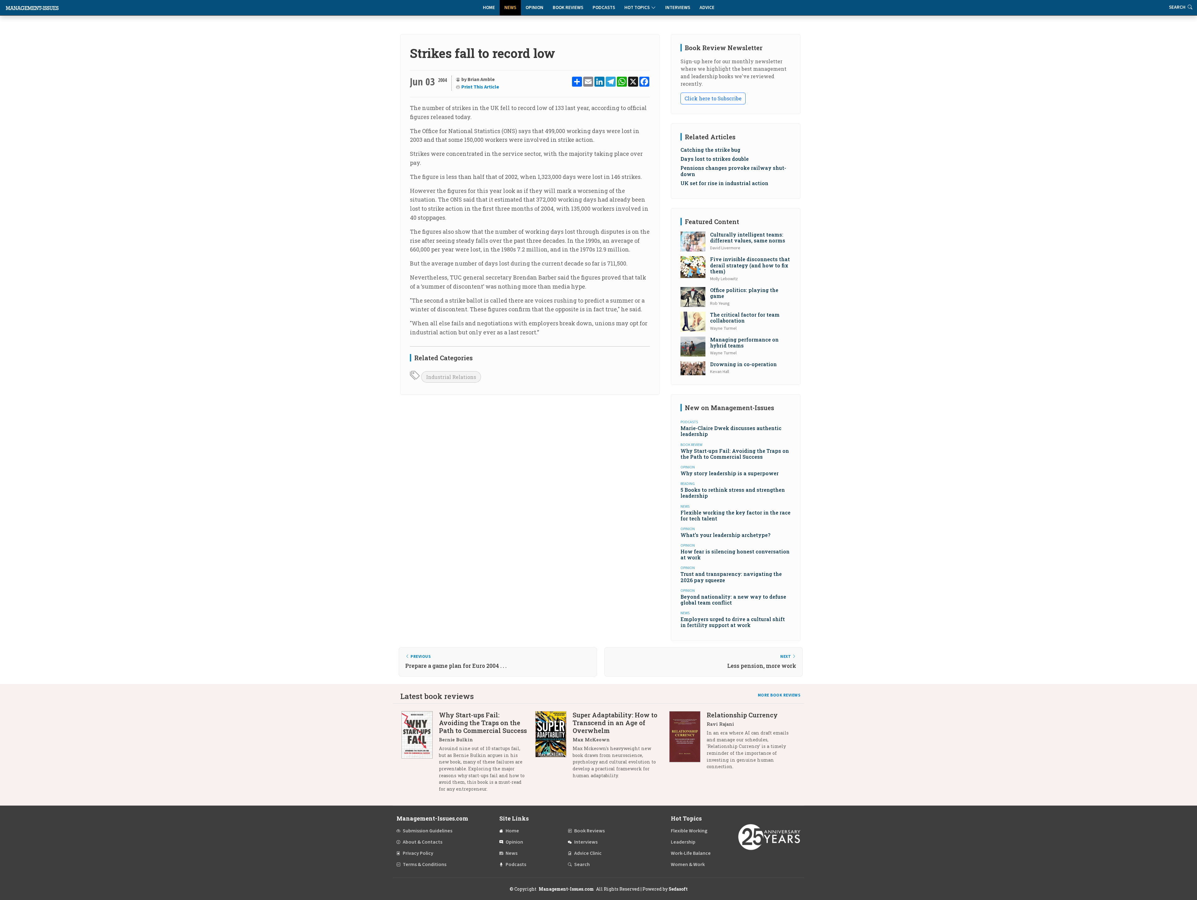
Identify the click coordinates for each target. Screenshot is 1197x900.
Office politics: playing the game (744, 293)
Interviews (677, 7)
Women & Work (688, 864)
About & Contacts (422, 842)
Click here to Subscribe (713, 98)
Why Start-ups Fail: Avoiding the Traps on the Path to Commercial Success (734, 454)
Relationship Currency (742, 715)
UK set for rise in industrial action (724, 183)
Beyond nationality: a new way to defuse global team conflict (733, 599)
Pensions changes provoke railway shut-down (733, 171)
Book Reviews (568, 7)
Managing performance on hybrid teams (744, 342)
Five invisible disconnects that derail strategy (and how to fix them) (750, 265)
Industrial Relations (451, 377)
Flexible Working (689, 830)
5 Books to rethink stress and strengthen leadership (732, 492)
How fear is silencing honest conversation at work (735, 554)
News (510, 7)
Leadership (683, 842)
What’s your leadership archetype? (725, 535)
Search (582, 864)
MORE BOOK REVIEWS (779, 695)
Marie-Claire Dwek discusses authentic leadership (730, 431)
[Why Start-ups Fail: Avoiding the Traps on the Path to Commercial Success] (420, 754)
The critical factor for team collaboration (745, 317)
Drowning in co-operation (743, 364)
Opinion (534, 7)
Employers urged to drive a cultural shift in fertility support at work (732, 622)
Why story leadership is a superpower (729, 473)
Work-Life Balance (691, 853)
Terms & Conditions (424, 864)
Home (489, 7)
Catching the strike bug (710, 149)
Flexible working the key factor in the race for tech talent (735, 515)
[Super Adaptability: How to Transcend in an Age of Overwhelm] (554, 747)
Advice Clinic (588, 853)
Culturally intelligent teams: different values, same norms (747, 237)
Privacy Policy (418, 853)
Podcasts (604, 7)
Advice (706, 7)
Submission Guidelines (427, 830)
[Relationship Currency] (688, 743)
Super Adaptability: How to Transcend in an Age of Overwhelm (615, 723)
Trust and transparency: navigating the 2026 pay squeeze (731, 577)
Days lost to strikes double (714, 159)
